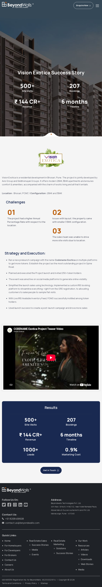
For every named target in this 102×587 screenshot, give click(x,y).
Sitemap (44, 583)
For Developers (12, 550)
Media (35, 549)
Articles (85, 549)
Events (35, 554)
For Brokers (11, 555)
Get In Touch (49, 470)
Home (7, 540)
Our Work (83, 540)
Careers (9, 564)
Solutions (61, 548)
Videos (84, 554)
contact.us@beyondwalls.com (22, 522)
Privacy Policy (31, 583)
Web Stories (87, 564)
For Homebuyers (13, 545)
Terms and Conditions (11, 583)
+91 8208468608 (14, 518)
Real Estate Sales (38, 540)
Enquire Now (82, 5)
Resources (84, 545)
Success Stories (40, 544)
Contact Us (10, 559)
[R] (14, 5)
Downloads (86, 559)
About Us (9, 569)
